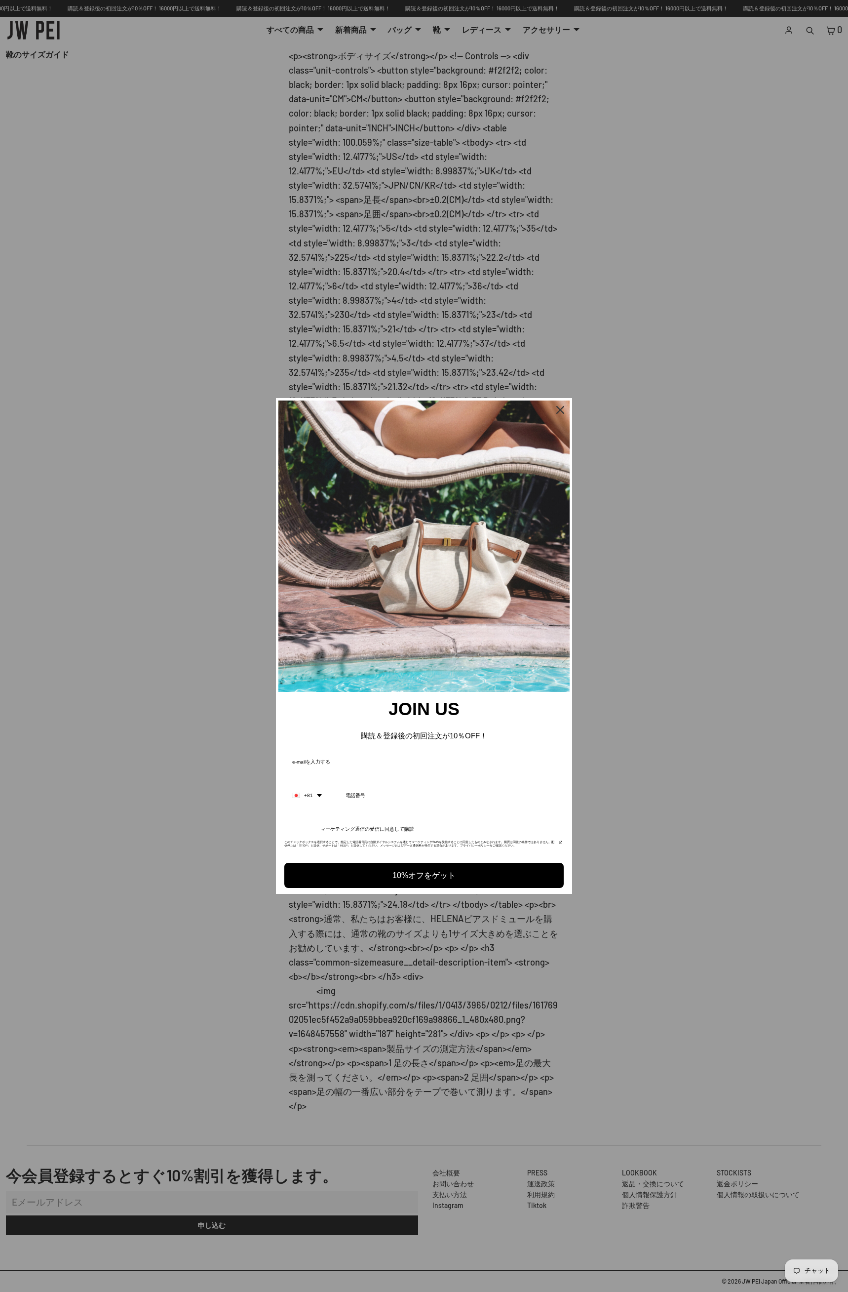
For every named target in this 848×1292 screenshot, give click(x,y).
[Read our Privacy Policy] (560, 845)
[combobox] (307, 796)
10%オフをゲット (424, 875)
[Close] (560, 410)
